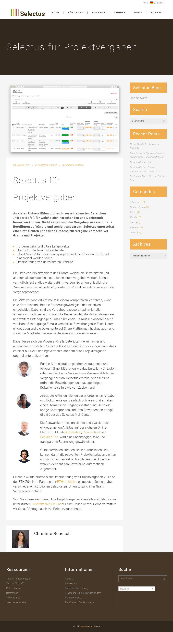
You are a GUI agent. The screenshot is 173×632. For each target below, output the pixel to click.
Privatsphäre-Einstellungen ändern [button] (83, 593)
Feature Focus (137, 207)
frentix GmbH (87, 626)
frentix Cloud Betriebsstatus (79, 602)
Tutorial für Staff (14, 583)
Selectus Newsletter (16, 602)
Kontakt (69, 578)
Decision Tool (49, 437)
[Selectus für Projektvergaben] (64, 120)
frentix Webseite (73, 597)
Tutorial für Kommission (18, 578)
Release (134, 227)
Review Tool (91, 432)
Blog (145, 3)
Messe (133, 222)
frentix (133, 212)
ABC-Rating (73, 432)
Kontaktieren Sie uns (47, 504)
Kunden (53, 165)
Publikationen (13, 588)
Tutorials (134, 232)
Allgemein (43, 165)
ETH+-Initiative (67, 482)
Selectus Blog (13, 597)
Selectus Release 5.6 (140, 162)
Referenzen (12, 593)
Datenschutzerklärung (76, 588)
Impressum (71, 583)
